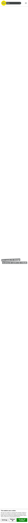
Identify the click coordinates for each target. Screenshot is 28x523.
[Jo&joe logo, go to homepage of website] (3, 3)
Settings (4, 520)
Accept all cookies (22, 520)
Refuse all (12, 520)
